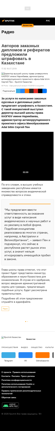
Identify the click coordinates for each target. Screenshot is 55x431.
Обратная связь (8, 397)
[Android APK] (10, 405)
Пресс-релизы (28, 376)
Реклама (16, 376)
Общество (36, 347)
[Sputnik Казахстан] (8, 22)
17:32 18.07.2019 (9, 68)
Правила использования (23, 372)
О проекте (6, 372)
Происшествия (9, 347)
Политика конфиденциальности (16, 380)
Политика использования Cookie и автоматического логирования (17, 385)
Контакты (5, 376)
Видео (24, 347)
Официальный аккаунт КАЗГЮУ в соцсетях (26, 86)
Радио (5, 309)
